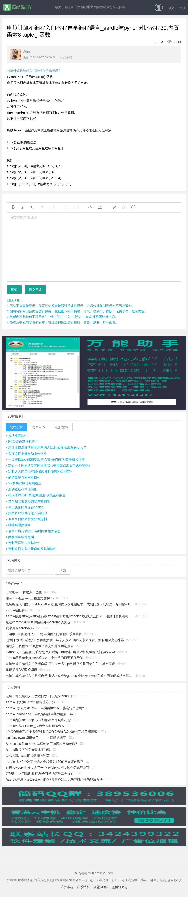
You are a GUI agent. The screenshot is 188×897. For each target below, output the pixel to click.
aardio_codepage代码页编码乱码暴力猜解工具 (39, 713)
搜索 (62, 570)
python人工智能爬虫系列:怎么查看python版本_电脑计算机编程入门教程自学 (60, 651)
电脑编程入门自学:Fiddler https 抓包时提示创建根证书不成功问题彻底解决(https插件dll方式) (69, 604)
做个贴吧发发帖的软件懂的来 (28, 501)
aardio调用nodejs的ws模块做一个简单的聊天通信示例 (44, 657)
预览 (14, 289)
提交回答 (35, 289)
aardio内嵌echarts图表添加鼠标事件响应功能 (38, 719)
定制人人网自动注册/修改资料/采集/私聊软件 (39, 471)
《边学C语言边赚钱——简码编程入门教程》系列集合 (44, 634)
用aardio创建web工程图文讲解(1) (30, 598)
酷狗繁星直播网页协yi (22, 477)
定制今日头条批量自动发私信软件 (31, 548)
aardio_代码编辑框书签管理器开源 (30, 702)
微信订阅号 (120, 886)
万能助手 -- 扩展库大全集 (24, 592)
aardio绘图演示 (17, 610)
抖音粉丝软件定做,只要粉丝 (27, 513)
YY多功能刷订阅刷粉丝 (23, 483)
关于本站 (66, 886)
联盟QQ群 (100, 886)
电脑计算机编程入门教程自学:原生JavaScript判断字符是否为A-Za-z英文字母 (60, 663)
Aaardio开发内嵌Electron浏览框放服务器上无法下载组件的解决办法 (54, 779)
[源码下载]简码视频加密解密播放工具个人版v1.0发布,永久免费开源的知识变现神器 (65, 639)
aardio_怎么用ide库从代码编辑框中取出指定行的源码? (45, 708)
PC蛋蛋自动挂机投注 (22, 441)
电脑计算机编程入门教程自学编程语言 (34, 70)
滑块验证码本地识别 (21, 489)
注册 (182, 7)
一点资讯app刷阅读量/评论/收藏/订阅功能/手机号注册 (45, 459)
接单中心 (38, 427)
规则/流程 (61, 427)
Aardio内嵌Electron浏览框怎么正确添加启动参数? (41, 743)
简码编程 (17, 7)
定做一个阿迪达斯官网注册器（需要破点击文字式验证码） (49, 465)
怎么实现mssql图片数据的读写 (28, 755)
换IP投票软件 (16, 435)
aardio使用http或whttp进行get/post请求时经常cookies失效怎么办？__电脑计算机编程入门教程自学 (69, 616)
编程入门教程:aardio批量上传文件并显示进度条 (40, 645)
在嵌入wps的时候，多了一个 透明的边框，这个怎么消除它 (47, 767)
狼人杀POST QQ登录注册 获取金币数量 (36, 495)
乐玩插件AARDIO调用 (21, 669)
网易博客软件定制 (20, 536)
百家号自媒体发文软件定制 (26, 519)
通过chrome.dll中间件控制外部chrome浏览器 (38, 622)
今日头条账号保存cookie (24, 507)
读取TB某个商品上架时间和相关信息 (33, 530)
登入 (171, 7)
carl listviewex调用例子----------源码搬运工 (36, 737)
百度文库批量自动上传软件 (26, 453)
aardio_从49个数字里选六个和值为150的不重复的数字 (45, 761)
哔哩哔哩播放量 (18, 524)
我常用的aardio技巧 (20, 628)
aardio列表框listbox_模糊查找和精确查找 (35, 725)
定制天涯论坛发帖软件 (23, 542)
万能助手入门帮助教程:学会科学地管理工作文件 (40, 773)
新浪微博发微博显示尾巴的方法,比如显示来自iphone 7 (46, 447)
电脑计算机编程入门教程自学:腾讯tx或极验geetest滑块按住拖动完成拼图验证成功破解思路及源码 (69, 675)
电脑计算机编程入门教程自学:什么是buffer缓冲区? (42, 696)
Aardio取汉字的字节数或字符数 (28, 749)
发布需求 (16, 427)
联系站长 (83, 886)
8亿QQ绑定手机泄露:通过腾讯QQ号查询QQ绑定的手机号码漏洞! (52, 731)
